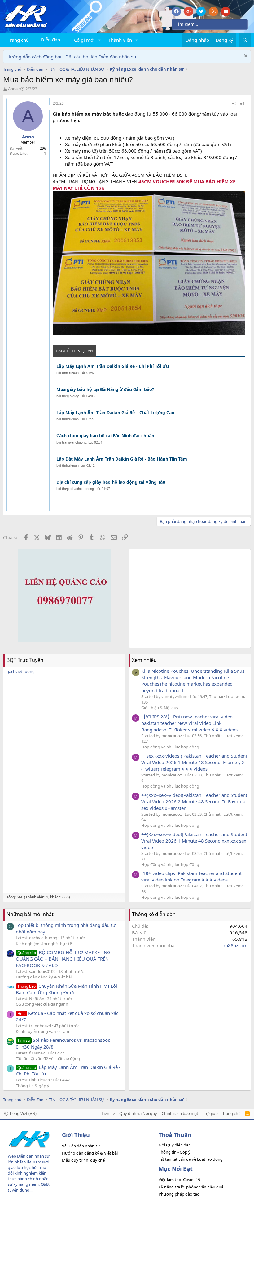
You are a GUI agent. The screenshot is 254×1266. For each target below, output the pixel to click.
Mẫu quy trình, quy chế (83, 1160)
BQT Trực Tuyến (25, 660)
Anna (13, 88)
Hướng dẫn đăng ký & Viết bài (44, 977)
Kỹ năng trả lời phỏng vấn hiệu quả (191, 1187)
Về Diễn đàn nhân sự (81, 1146)
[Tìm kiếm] (245, 40)
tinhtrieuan (70, 373)
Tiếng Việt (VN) (22, 1113)
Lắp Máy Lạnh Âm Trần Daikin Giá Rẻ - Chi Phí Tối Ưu (112, 366)
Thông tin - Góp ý (174, 1152)
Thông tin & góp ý (32, 1085)
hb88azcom (234, 945)
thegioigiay (70, 396)
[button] (99, 40)
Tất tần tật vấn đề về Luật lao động (48, 1058)
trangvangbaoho (74, 442)
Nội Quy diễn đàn (175, 1145)
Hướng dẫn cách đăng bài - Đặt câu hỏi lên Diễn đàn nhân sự (71, 56)
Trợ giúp (210, 1113)
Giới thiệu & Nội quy (159, 707)
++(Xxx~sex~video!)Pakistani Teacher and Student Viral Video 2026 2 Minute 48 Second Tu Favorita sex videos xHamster (194, 801)
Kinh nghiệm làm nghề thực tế (44, 943)
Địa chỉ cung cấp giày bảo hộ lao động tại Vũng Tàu (110, 482)
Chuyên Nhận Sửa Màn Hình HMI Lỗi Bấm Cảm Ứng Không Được (66, 989)
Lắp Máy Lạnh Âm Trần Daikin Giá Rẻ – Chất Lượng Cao (115, 412)
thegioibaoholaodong (78, 488)
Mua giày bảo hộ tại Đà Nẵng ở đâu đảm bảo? (105, 389)
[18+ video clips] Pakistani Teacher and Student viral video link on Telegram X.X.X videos (191, 876)
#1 (242, 103)
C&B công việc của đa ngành (42, 1004)
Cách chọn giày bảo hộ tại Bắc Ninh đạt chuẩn (105, 436)
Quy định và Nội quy (138, 1113)
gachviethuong (21, 671)
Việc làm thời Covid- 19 (179, 1179)
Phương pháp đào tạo (179, 1194)
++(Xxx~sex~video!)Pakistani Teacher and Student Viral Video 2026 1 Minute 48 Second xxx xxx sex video (194, 840)
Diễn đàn (50, 39)
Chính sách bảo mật (180, 1113)
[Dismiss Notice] (244, 56)
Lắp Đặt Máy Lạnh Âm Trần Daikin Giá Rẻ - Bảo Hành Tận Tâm (121, 459)
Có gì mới (84, 40)
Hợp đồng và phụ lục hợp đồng (170, 747)
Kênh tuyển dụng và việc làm (42, 1031)
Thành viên (120, 40)
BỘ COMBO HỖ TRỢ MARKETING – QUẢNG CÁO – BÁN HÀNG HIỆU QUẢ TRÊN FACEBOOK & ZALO (65, 958)
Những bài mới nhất (30, 914)
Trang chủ (18, 40)
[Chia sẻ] (234, 103)
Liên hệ (108, 1113)
